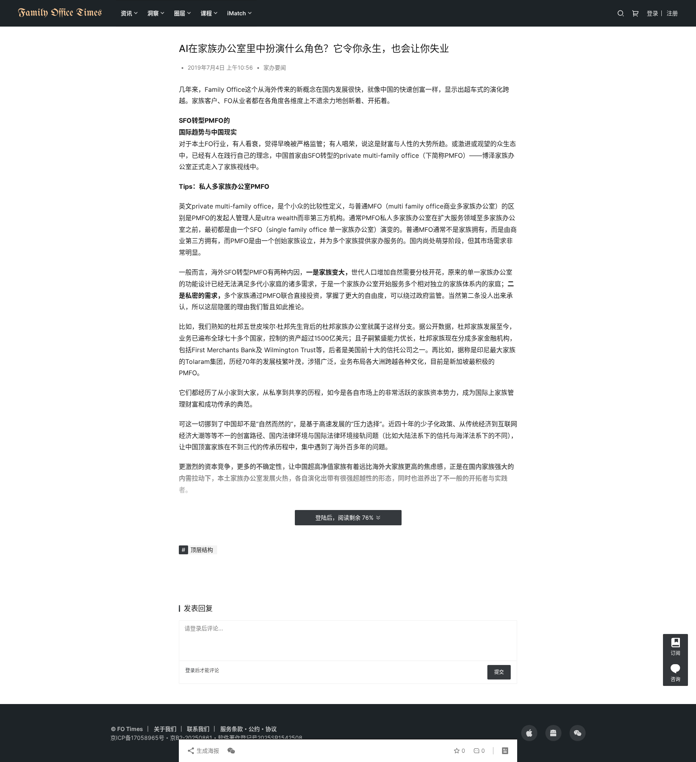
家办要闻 (274, 67)
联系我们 (198, 728)
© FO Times (127, 728)
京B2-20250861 (191, 737)
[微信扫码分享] (229, 750)
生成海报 (207, 750)
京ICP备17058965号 (137, 737)
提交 (499, 672)
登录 (652, 13)
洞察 (153, 13)
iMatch (236, 13)
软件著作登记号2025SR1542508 (260, 737)
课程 (206, 13)
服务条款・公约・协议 (248, 728)
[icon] (529, 733)
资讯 (126, 13)
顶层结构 (202, 549)
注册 (672, 13)
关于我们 (165, 728)
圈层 (179, 13)
